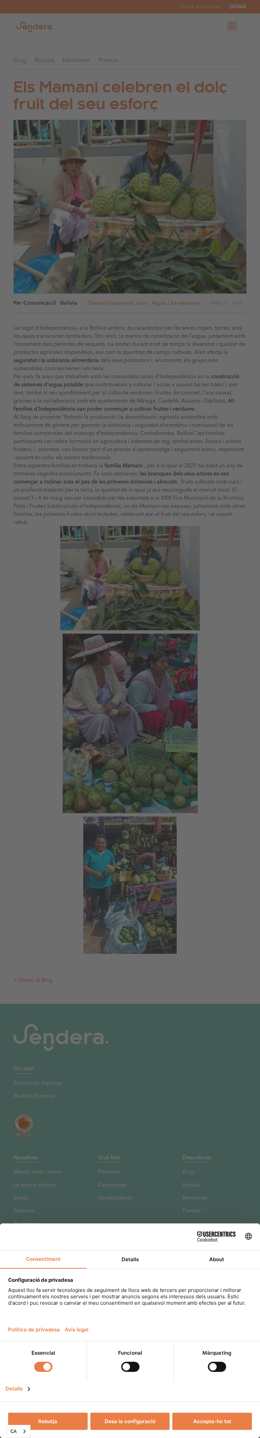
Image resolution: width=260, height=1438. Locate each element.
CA (13, 1431)
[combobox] (18, 1431)
